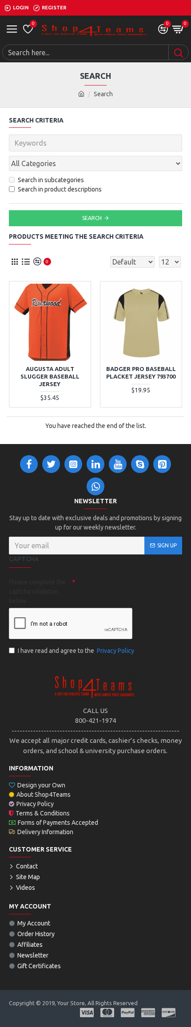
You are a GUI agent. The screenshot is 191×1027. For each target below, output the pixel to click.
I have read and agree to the (76, 650)
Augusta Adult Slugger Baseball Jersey (50, 376)
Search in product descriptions (60, 189)
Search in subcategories (51, 179)
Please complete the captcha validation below (37, 591)
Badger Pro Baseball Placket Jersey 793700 (141, 372)
